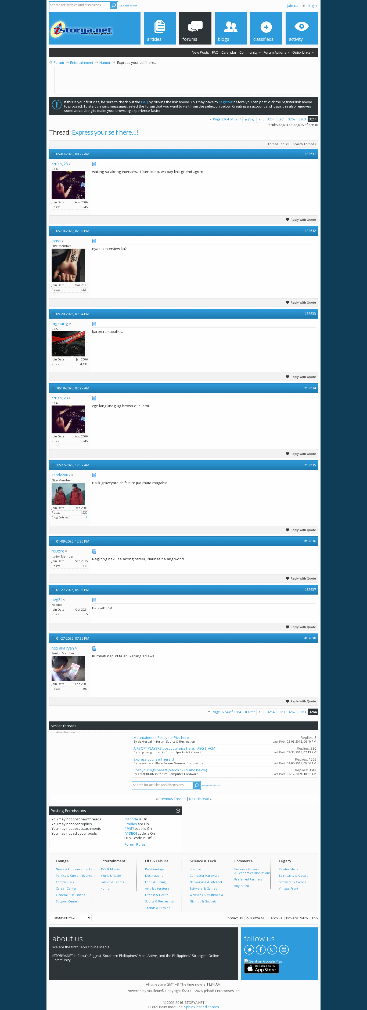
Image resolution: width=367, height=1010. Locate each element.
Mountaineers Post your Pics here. (162, 737)
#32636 (310, 541)
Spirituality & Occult (293, 875)
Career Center (66, 888)
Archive (277, 918)
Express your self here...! (105, 132)
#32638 (310, 638)
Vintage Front (288, 888)
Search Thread (303, 144)
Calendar (228, 52)
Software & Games (203, 888)
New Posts (200, 52)
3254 (271, 119)
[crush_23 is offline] (68, 185)
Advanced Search (128, 5)
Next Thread (199, 798)
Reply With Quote (303, 220)
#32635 (310, 464)
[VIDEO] (130, 833)
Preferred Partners (248, 879)
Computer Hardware (205, 875)
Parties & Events (112, 882)
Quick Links (301, 52)
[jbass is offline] (68, 265)
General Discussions (70, 895)
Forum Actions (275, 52)
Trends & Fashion (157, 908)
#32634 (310, 387)
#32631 (310, 153)
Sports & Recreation (159, 901)
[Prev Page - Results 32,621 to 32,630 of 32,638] (259, 120)
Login (312, 5)
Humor (105, 888)
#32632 (310, 230)
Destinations (154, 875)
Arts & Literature (157, 888)
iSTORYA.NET (256, 918)
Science (195, 869)
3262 (292, 119)
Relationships (154, 869)
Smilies (130, 823)
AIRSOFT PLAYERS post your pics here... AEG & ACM (174, 748)
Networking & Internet (206, 882)
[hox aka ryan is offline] (68, 668)
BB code (131, 819)
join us (292, 5)
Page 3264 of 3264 (227, 119)
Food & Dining (155, 882)
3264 (312, 119)
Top (315, 918)
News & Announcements (74, 869)
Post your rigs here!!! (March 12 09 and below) (170, 770)
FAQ (215, 52)
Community (248, 52)
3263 (302, 119)
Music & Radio (110, 875)
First (251, 119)
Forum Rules (134, 844)
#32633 (310, 313)
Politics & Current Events (74, 875)
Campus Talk (65, 882)
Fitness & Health (156, 895)
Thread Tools (277, 144)
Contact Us (234, 918)
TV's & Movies (110, 869)
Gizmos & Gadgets (203, 901)
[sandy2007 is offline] (68, 494)
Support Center (67, 901)
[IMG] (129, 828)
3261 (281, 119)
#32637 (310, 589)
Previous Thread (172, 798)
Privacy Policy (297, 918)
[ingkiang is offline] (68, 343)
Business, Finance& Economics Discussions (252, 871)
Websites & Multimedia (206, 895)
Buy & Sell (241, 886)
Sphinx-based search (201, 1006)
